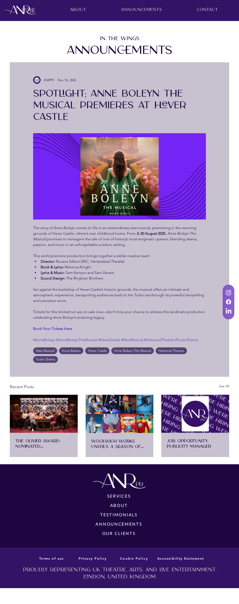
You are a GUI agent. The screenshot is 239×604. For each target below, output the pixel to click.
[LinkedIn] (228, 311)
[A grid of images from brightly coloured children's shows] (120, 414)
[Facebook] (228, 301)
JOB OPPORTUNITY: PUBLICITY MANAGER (189, 443)
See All (224, 386)
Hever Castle (97, 351)
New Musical (45, 351)
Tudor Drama (45, 359)
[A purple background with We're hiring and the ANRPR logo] (195, 414)
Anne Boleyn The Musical (132, 351)
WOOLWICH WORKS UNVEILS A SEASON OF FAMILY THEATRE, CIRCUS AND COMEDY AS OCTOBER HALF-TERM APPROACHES (117, 444)
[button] (78, 10)
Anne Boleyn (71, 351)
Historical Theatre (171, 351)
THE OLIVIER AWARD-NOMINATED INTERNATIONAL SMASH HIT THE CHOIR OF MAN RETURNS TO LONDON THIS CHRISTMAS (41, 443)
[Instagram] (228, 292)
